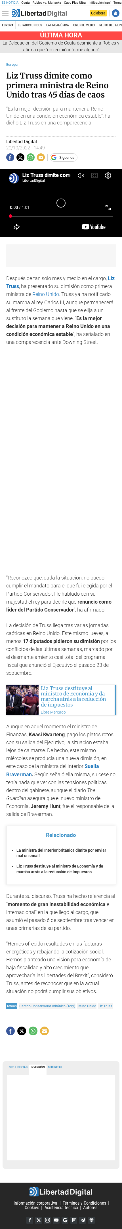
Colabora (98, 13)
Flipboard (73, 1220)
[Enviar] (31, 157)
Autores (90, 1207)
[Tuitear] (20, 157)
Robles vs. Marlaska (47, 3)
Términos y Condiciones (84, 1203)
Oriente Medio (84, 25)
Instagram (47, 1220)
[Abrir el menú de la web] (6, 13)
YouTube (56, 1220)
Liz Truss (105, 1006)
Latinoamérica (57, 25)
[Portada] (39, 13)
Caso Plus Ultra (75, 3)
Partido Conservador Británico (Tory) (47, 1006)
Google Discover (65, 1220)
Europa (7, 25)
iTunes (91, 1220)
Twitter (38, 1220)
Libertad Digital (61, 1191)
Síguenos (66, 157)
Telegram (82, 1220)
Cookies (32, 1207)
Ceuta (25, 3)
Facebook (29, 1220)
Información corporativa (35, 1203)
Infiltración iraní (99, 3)
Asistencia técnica (61, 1207)
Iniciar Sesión (115, 13)
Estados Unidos (30, 25)
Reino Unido (45, 294)
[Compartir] (10, 157)
